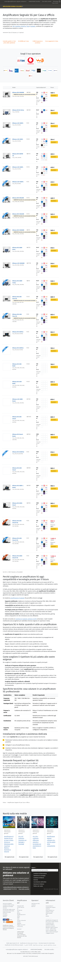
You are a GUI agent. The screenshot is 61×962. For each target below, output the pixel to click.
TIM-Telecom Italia (35, 903)
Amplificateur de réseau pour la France (28, 943)
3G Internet (19, 910)
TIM (13, 26)
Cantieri (19, 921)
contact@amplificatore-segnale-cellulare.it (15, 1)
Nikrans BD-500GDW (18, 230)
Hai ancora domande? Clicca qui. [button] (51, 889)
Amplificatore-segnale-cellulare (13, 6)
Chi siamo (5, 913)
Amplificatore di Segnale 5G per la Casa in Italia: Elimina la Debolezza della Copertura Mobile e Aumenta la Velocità (9, 844)
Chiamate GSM (20, 906)
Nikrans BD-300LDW (18, 198)
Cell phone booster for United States (47, 943)
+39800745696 (31, 1)
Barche (18, 913)
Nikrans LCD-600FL (17, 167)
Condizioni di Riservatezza (40, 873)
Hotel (18, 917)
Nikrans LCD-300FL (17, 139)
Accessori (19, 929)
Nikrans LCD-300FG (17, 123)
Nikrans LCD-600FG (17, 182)
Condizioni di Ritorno (39, 877)
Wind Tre (33, 906)
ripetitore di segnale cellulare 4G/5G (26, 619)
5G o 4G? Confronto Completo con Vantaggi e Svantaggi (22, 840)
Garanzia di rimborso (39, 884)
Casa (18, 919)
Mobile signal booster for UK (12, 943)
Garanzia (36, 879)
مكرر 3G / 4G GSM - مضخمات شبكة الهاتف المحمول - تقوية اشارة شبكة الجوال (40, 945)
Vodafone (17, 26)
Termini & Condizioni (7, 903)
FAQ (46, 914)
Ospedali (19, 923)
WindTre (23, 26)
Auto (18, 911)
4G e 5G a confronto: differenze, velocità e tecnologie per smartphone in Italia (37, 842)
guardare (53, 95)
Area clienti (55, 3)
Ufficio (18, 916)
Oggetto (33, 867)
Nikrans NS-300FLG (17, 332)
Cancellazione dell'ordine (40, 882)
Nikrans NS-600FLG (17, 348)
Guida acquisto (49, 913)
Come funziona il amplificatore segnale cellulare (50, 907)
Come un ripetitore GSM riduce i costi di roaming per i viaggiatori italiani (52, 932)
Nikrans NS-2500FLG (18, 452)
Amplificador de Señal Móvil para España (14, 945)
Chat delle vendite (46, 1)
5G (17, 908)
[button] (60, 1)
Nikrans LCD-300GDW (18, 263)
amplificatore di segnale (17, 598)
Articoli (47, 916)
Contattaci (5, 915)
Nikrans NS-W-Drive (18, 110)
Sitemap (5, 916)
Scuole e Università (21, 920)
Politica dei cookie (38, 886)
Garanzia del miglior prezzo (9, 909)
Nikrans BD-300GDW (18, 92)
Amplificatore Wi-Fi (21, 914)
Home (4, 802)
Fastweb (33, 26)
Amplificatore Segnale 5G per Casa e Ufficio (19, 802)
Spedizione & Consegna (39, 875)
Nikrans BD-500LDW (18, 214)
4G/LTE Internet (20, 907)
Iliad (28, 26)
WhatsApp (55, 1)
